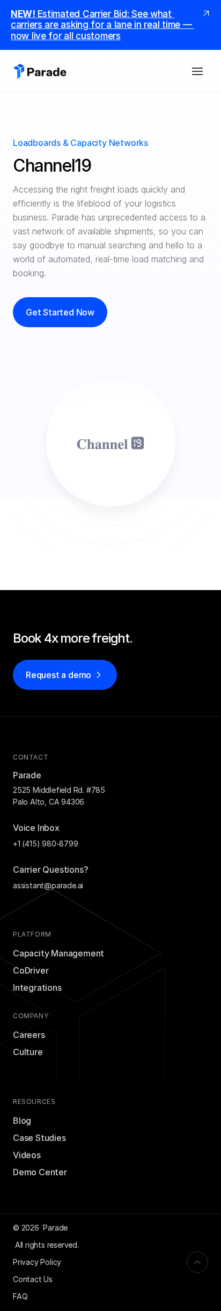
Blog (22, 1120)
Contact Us (33, 1279)
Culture (28, 1052)
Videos (27, 1155)
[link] (206, 13)
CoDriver (30, 970)
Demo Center (40, 1172)
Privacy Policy (37, 1261)
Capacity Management (58, 953)
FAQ (20, 1296)
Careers (29, 1034)
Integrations (37, 987)
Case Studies (39, 1137)
